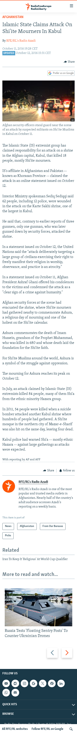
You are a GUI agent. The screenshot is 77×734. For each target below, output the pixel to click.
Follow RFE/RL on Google (47, 729)
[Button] (69, 61)
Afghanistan (12, 17)
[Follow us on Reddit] (15, 683)
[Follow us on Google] (33, 683)
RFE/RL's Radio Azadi (21, 40)
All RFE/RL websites (15, 729)
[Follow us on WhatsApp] (6, 692)
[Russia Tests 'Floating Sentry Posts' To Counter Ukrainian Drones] (38, 607)
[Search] (71, 729)
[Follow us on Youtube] (6, 683)
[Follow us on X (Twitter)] (42, 683)
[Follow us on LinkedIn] (61, 683)
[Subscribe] (15, 692)
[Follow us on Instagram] (24, 683)
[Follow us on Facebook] (51, 683)
